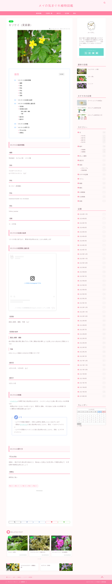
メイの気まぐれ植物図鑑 (56, 5)
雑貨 (92, 183)
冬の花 (93, 136)
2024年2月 (91, 245)
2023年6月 (91, 281)
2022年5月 (92, 338)
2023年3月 (92, 294)
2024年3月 (91, 241)
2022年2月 (92, 352)
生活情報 (92, 197)
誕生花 (59, 13)
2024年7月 (91, 223)
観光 (74, 13)
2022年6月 (92, 334)
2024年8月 (91, 219)
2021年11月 (92, 365)
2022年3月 (92, 347)
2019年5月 (91, 396)
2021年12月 (92, 361)
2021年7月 (92, 383)
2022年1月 (92, 356)
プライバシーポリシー (13, 582)
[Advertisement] (39, 504)
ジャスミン (14, 401)
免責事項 (23, 582)
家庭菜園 (92, 170)
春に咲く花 (18, 485)
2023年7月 (91, 276)
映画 (91, 201)
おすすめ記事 (92, 174)
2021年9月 (92, 374)
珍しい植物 (92, 156)
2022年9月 (92, 321)
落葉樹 (93, 152)
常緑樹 (11, 21)
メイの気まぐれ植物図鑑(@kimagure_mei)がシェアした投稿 (32, 308)
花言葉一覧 (49, 13)
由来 (30, 485)
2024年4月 (91, 236)
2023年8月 (92, 272)
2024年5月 (91, 232)
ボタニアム (93, 168)
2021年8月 (92, 378)
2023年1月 (91, 303)
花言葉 (25, 485)
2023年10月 (91, 263)
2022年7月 (92, 330)
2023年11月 (91, 259)
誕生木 (35, 485)
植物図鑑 (38, 13)
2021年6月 (92, 387)
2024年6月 (91, 227)
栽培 (92, 165)
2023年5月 (92, 285)
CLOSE (61, 74)
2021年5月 (92, 392)
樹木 (92, 146)
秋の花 (93, 142)
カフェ (91, 179)
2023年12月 (91, 254)
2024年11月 (91, 214)
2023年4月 (92, 290)
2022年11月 (91, 312)
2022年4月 (92, 343)
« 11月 (79, 426)
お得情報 (91, 192)
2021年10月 (92, 370)
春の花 (93, 138)
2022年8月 (92, 325)
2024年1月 (91, 250)
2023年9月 (91, 267)
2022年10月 (92, 316)
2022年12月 (91, 307)
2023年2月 (92, 298)
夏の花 (93, 140)
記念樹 (67, 13)
